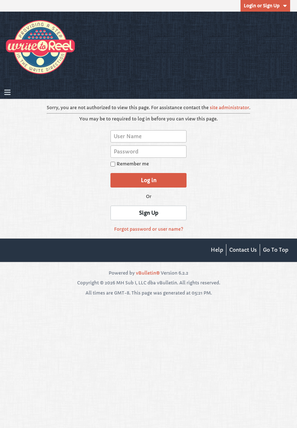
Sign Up (148, 213)
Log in (148, 180)
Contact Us (243, 250)
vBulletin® (148, 273)
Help (217, 250)
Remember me (133, 163)
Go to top (275, 250)
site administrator (229, 107)
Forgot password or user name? (148, 229)
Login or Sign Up (262, 5)
